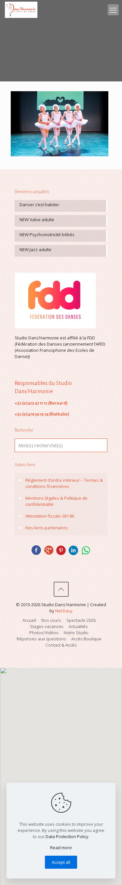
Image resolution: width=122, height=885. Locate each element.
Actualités (78, 626)
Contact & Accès (61, 645)
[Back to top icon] (61, 589)
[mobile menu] (113, 9)
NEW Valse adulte (37, 219)
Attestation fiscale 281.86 (49, 516)
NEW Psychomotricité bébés (47, 234)
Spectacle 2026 (81, 620)
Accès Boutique (86, 639)
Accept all (61, 862)
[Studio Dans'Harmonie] (21, 10)
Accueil (29, 620)
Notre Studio (76, 632)
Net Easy (64, 611)
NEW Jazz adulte (35, 249)
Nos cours (51, 620)
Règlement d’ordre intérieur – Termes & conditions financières (64, 483)
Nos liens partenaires (46, 528)
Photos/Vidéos (44, 632)
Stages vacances (46, 626)
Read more (61, 847)
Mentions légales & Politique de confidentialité (56, 501)
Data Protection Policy (67, 836)
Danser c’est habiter (39, 204)
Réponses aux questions (41, 639)
